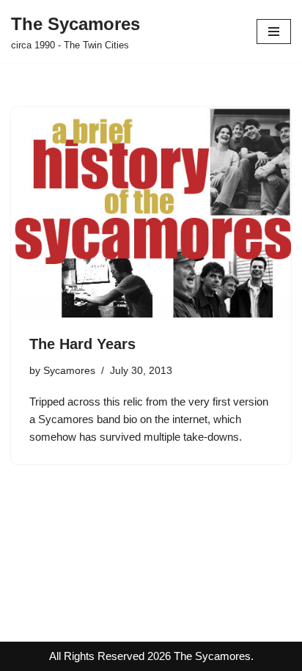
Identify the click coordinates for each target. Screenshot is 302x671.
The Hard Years (82, 344)
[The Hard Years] (151, 212)
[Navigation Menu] (274, 31)
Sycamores (69, 370)
